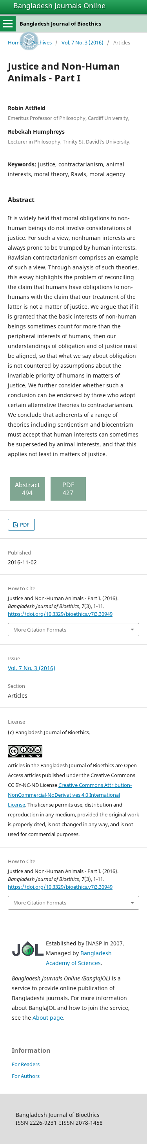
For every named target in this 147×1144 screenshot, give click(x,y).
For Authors (26, 1076)
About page (48, 1017)
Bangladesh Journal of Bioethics (60, 23)
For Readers (26, 1064)
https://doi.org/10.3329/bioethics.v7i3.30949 (60, 613)
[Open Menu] (8, 23)
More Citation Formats (39, 629)
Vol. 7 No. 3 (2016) (82, 42)
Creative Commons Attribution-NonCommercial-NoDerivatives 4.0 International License (70, 794)
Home (15, 42)
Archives (42, 42)
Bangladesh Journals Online (59, 5)
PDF (24, 524)
